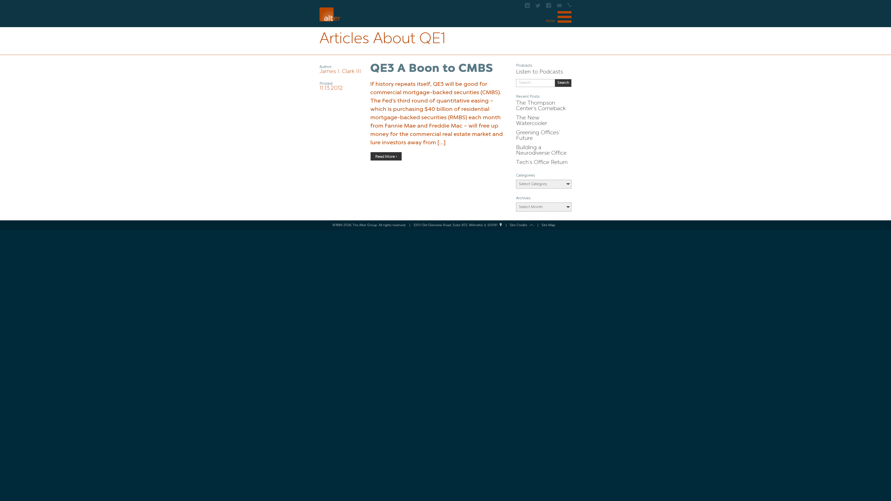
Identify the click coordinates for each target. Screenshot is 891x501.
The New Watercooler (531, 120)
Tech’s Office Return (542, 162)
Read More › (386, 157)
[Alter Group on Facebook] (548, 7)
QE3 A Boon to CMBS (431, 68)
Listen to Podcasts (539, 72)
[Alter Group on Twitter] (538, 7)
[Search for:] (535, 83)
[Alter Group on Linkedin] (527, 7)
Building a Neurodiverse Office (541, 150)
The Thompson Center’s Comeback (541, 106)
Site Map (548, 225)
